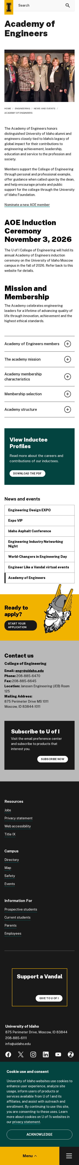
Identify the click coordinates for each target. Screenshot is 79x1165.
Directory (11, 860)
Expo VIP (15, 520)
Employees (12, 933)
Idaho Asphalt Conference (29, 531)
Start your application (17, 625)
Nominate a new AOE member (27, 205)
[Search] (68, 5)
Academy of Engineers (26, 578)
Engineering (22, 108)
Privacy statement (18, 818)
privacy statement (26, 1122)
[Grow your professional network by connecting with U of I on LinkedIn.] (46, 1054)
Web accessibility (17, 826)
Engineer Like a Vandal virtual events (38, 567)
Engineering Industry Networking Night (35, 544)
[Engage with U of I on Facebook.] (8, 1054)
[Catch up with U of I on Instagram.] (33, 1054)
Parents (10, 925)
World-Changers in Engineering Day (37, 557)
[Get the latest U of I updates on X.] (21, 1054)
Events (9, 884)
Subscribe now (52, 759)
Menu (28, 1156)
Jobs (7, 810)
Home (7, 108)
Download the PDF (27, 473)
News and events (44, 108)
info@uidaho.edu (18, 1044)
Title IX (9, 834)
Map (7, 868)
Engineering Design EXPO (29, 510)
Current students (17, 917)
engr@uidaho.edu (29, 671)
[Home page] (8, 7)
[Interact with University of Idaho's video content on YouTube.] (58, 1054)
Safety (9, 876)
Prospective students (20, 909)
